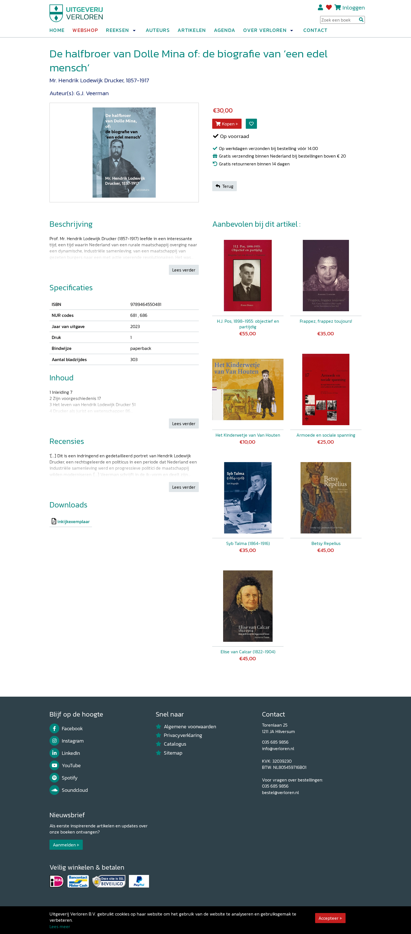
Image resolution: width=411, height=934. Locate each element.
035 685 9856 (275, 742)
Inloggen (353, 7)
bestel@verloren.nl (280, 792)
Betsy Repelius (326, 543)
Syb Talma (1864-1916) (248, 543)
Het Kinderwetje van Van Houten (248, 435)
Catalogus (175, 744)
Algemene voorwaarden (190, 726)
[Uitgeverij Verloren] (76, 12)
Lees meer (59, 926)
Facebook (72, 728)
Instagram (73, 741)
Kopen (228, 123)
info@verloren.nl (278, 748)
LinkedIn (71, 753)
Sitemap (173, 753)
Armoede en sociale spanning (325, 435)
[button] (134, 30)
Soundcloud (75, 790)
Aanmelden (64, 844)
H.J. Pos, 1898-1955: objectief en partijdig (248, 324)
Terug (227, 186)
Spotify (70, 777)
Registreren (321, 7)
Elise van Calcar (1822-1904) (248, 651)
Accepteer (328, 918)
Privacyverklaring (183, 735)
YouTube (71, 765)
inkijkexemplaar (73, 521)
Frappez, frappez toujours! (326, 321)
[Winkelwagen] (337, 7)
